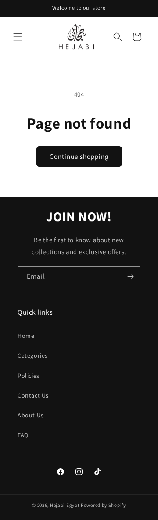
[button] (17, 37)
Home (26, 336)
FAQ (23, 435)
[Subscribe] (130, 276)
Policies (29, 376)
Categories (33, 355)
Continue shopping (79, 156)
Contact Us (33, 395)
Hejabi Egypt (64, 505)
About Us (31, 415)
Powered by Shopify (103, 505)
